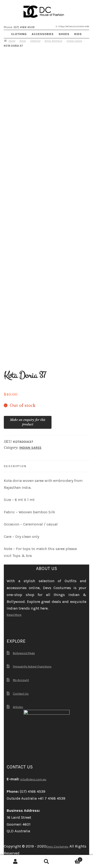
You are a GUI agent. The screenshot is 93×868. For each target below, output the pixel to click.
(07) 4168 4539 (24, 27)
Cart (71, 858)
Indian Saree (74, 40)
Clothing (19, 34)
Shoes (64, 34)
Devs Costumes (57, 846)
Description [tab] (15, 466)
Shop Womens (53, 40)
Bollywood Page (24, 653)
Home (11, 40)
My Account (21, 680)
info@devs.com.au (33, 779)
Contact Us (21, 693)
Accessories (43, 34)
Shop (22, 40)
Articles (18, 707)
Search (46, 861)
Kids (78, 34)
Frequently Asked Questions (32, 666)
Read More (14, 614)
